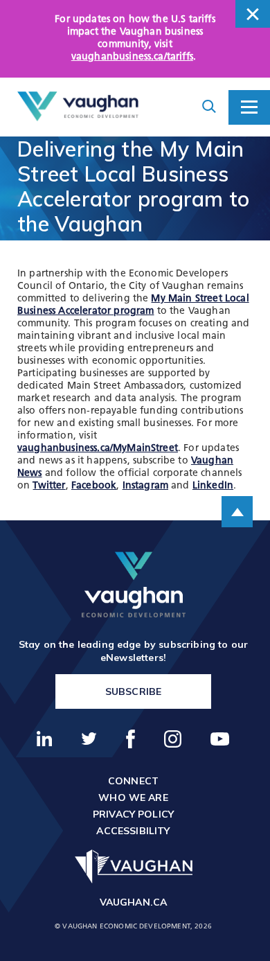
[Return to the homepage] (77, 106)
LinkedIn (212, 486)
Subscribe (133, 691)
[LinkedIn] (45, 738)
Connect (133, 781)
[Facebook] (131, 739)
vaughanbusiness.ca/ (97, 448)
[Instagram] (173, 739)
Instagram (145, 486)
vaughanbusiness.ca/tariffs (132, 57)
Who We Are (133, 797)
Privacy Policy (133, 814)
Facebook (93, 486)
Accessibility (133, 831)
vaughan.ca (134, 902)
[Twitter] (89, 738)
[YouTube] (220, 738)
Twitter (49, 486)
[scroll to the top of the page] (237, 511)
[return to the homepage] (134, 584)
